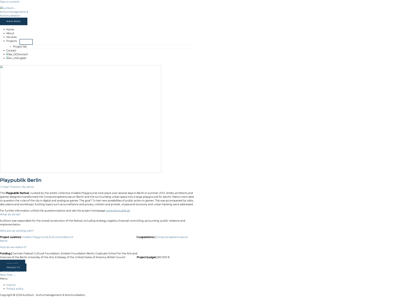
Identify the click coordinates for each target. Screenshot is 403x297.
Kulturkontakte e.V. (61, 237)
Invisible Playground (35, 237)
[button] (97, 214)
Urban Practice (10, 186)
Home (10, 29)
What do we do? (10, 214)
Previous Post (10, 271)
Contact (11, 50)
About (10, 33)
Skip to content (10, 1)
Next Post (8, 274)
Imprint (11, 284)
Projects (11, 41)
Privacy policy (14, 288)
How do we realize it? (13, 247)
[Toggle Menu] (26, 42)
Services (11, 37)
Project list (20, 46)
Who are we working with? (17, 230)
